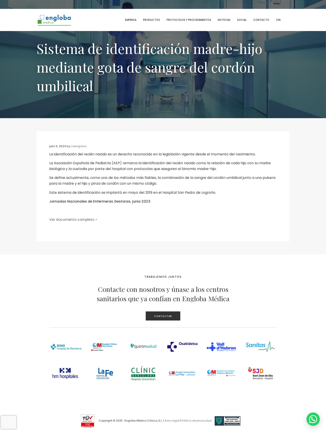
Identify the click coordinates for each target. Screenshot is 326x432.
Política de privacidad (196, 420)
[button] (313, 419)
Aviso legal (172, 420)
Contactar (163, 316)
